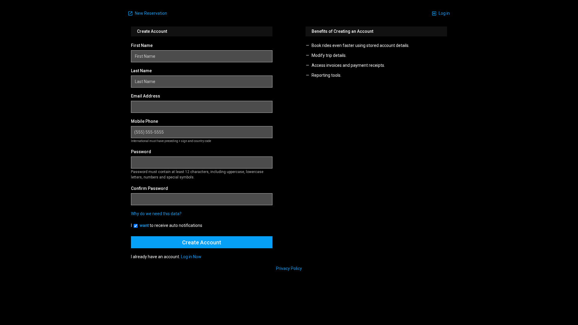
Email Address (145, 96)
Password (141, 151)
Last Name (141, 70)
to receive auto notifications (171, 225)
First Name (142, 45)
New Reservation (150, 13)
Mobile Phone (144, 121)
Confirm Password (149, 188)
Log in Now (191, 256)
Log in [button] (444, 13)
